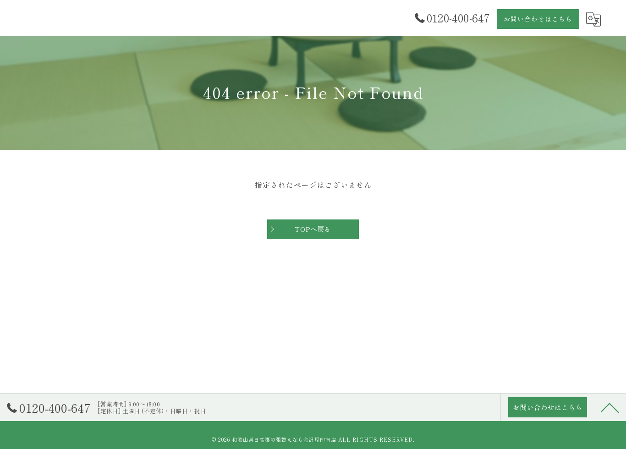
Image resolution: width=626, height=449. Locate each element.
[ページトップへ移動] (610, 407)
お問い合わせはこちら (538, 18)
